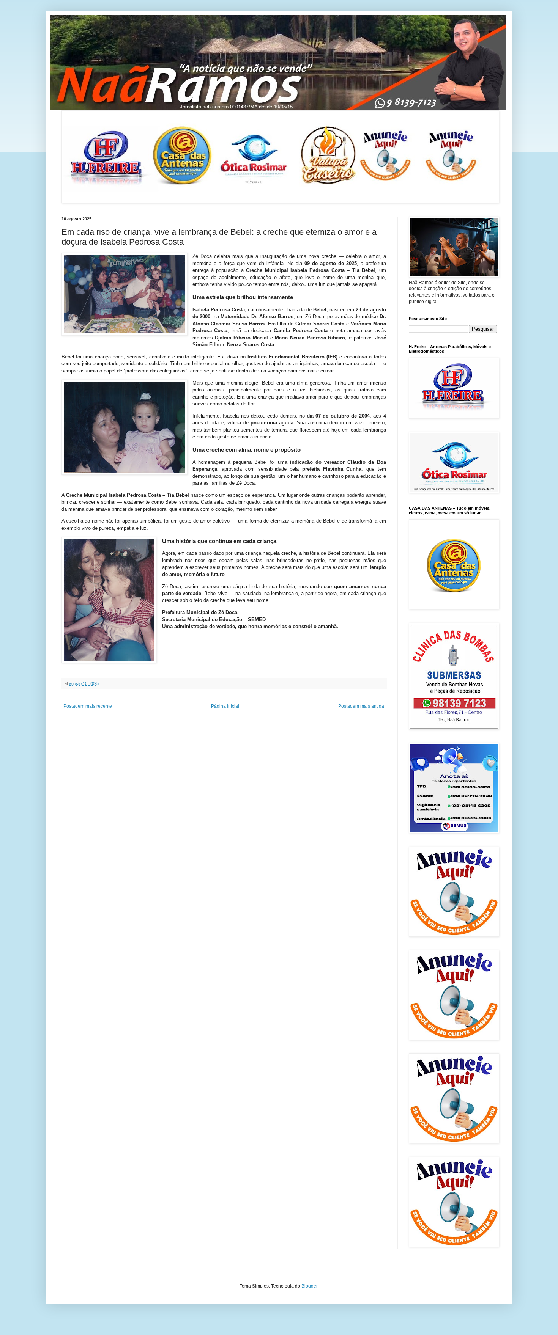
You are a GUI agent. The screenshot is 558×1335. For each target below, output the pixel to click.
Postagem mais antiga (361, 706)
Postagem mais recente (87, 706)
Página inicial (225, 706)
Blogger (309, 1286)
